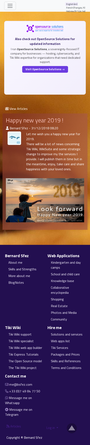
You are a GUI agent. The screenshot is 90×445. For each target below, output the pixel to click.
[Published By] (7, 128)
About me (15, 262)
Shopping (57, 299)
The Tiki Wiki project (22, 367)
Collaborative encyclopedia (60, 290)
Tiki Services (59, 347)
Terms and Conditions (66, 367)
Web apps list (60, 340)
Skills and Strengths (22, 269)
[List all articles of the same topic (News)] (14, 138)
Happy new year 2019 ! (34, 120)
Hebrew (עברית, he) (75, 11)
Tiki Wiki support (20, 334)
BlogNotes (16, 282)
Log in (51, 427)
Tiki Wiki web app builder (25, 347)
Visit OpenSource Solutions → (45, 69)
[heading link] (31, 255)
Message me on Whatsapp (18, 400)
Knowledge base (62, 280)
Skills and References (66, 361)
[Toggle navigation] (10, 6)
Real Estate (59, 305)
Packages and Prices (65, 354)
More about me (19, 275)
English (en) (71, 4)
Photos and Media (64, 312)
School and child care (65, 274)
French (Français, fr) (75, 7)
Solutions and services (66, 334)
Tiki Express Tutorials (23, 354)
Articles (15, 426)
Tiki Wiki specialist (21, 340)
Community (59, 319)
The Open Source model (25, 361)
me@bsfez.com (20, 384)
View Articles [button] (18, 108)
